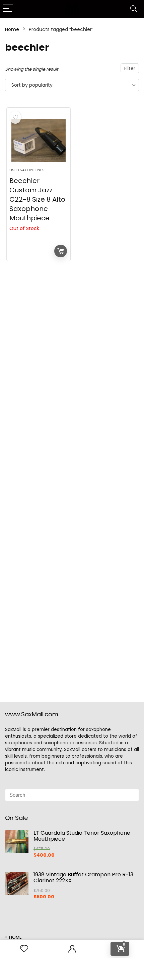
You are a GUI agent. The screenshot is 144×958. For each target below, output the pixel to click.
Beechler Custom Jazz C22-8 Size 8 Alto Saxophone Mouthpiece (37, 199)
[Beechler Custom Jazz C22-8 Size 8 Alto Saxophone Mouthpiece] (38, 140)
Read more (60, 251)
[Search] (134, 9)
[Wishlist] (24, 949)
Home (12, 29)
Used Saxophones (27, 170)
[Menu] (8, 9)
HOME (15, 937)
